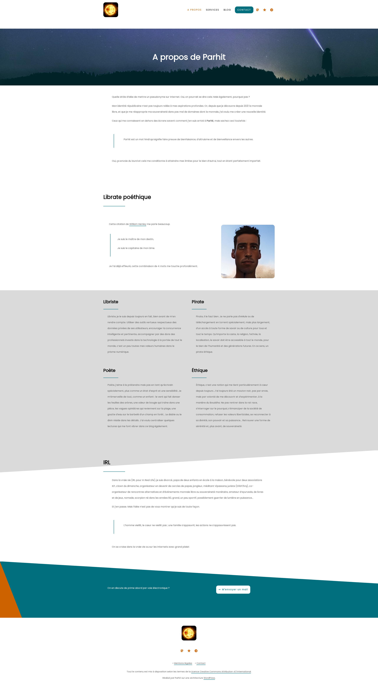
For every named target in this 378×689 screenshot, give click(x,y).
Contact (244, 10)
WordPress (209, 677)
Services (212, 10)
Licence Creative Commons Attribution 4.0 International (221, 671)
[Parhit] (110, 16)
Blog (227, 10)
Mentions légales (183, 663)
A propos (194, 10)
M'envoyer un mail (235, 589)
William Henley (137, 224)
